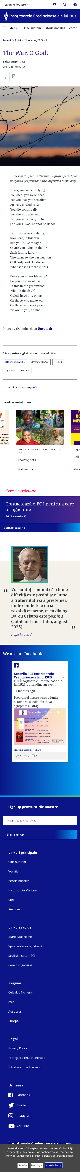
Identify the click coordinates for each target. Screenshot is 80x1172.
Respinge (36, 1165)
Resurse (14, 909)
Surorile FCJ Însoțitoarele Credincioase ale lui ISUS (34, 675)
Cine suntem (32, 28)
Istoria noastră (55, 28)
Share (38, 750)
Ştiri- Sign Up (15, 834)
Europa (13, 1021)
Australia (14, 1011)
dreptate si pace (40, 362)
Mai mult (24, 469)
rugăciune (10, 370)
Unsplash (45, 328)
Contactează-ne (14, 527)
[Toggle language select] (75, 4)
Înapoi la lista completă (21, 387)
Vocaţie (13, 871)
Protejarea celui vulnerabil (26, 1058)
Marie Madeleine (20, 937)
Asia (11, 1002)
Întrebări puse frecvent (24, 1067)
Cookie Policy (54, 1165)
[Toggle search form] (65, 4)
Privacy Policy (17, 1048)
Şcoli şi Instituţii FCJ (21, 956)
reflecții (58, 362)
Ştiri (11, 900)
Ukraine (25, 370)
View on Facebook (23, 750)
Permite (22, 1165)
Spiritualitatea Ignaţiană (25, 946)
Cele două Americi (15, 362)
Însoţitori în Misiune (22, 890)
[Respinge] (75, 1158)
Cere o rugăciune (20, 965)
